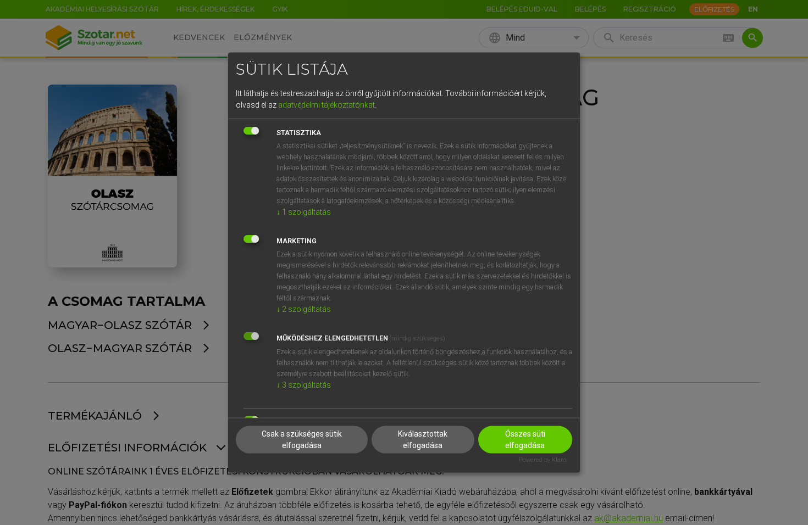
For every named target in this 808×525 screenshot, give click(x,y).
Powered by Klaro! (543, 459)
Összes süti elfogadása (525, 439)
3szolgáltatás (303, 384)
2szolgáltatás (303, 308)
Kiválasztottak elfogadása (422, 439)
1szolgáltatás (303, 211)
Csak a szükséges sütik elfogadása (302, 439)
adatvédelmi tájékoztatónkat (326, 104)
